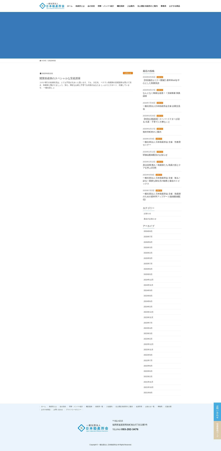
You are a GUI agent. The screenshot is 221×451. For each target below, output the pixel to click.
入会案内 (109, 406)
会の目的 (63, 406)
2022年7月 (148, 360)
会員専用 (139, 406)
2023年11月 (148, 317)
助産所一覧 (99, 406)
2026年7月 (148, 237)
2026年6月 (148, 242)
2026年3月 (148, 247)
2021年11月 (148, 382)
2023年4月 (148, 328)
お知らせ (128, 73)
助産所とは (53, 406)
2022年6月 (148, 366)
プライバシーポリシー (73, 409)
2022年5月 (148, 371)
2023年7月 (148, 323)
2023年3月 (148, 333)
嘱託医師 (89, 406)
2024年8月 (148, 296)
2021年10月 (148, 387)
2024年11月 (148, 285)
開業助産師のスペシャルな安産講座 (60, 78)
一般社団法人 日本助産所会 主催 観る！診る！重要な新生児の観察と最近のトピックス (162, 181)
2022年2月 (148, 376)
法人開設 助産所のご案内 (124, 406)
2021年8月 (148, 393)
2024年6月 (148, 301)
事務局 (160, 406)
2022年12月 (148, 344)
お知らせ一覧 (149, 406)
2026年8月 (148, 231)
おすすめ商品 (45, 409)
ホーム (43, 406)
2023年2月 (148, 339)
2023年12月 (148, 312)
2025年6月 (148, 269)
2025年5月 (148, 274)
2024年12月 (148, 280)
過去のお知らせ (150, 219)
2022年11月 (148, 350)
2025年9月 (148, 258)
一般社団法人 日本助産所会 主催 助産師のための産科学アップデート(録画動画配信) (162, 197)
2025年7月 (148, 264)
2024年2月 (148, 307)
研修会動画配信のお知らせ (155, 155)
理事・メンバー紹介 (76, 406)
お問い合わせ (58, 409)
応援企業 (168, 406)
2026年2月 (148, 253)
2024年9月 (148, 290)
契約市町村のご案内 (152, 132)
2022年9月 (148, 355)
